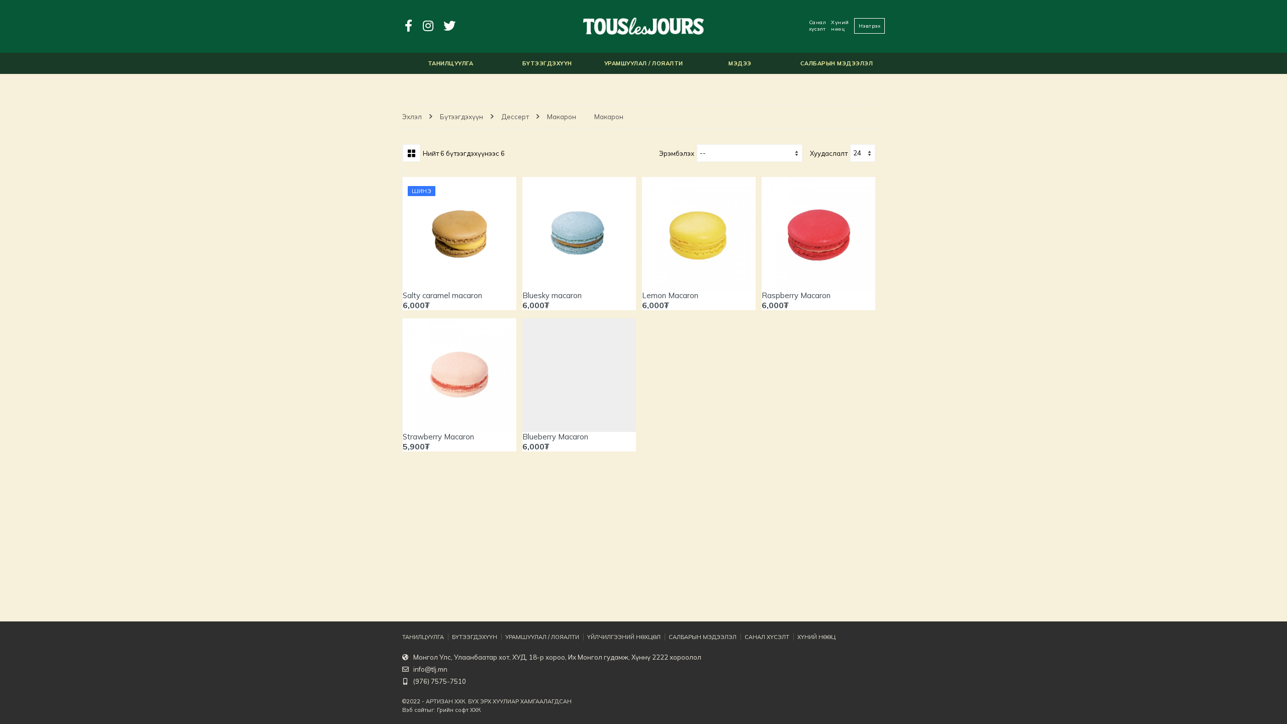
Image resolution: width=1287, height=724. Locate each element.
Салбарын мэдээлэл (703, 637)
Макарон (561, 117)
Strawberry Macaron (438, 436)
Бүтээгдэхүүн (461, 117)
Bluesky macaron (552, 295)
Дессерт (515, 117)
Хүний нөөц (840, 25)
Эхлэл (412, 117)
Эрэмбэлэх (676, 153)
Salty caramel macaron (442, 295)
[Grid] (411, 153)
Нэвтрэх (870, 26)
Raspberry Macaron (796, 295)
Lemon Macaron (670, 295)
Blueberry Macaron (555, 436)
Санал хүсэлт (817, 25)
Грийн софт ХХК (459, 709)
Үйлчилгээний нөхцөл (624, 637)
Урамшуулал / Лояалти (542, 637)
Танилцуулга (423, 637)
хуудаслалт (829, 153)
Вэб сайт (414, 709)
